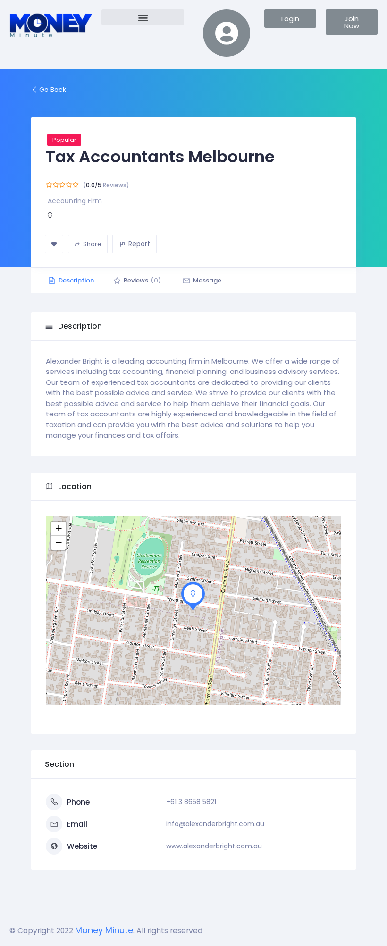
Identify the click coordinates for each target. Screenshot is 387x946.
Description (76, 280)
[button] (142, 17)
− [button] (59, 542)
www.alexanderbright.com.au (214, 846)
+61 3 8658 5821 (191, 801)
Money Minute (104, 930)
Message (207, 280)
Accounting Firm (75, 201)
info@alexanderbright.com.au (215, 824)
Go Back (52, 89)
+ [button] (59, 528)
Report (139, 244)
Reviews (142, 280)
